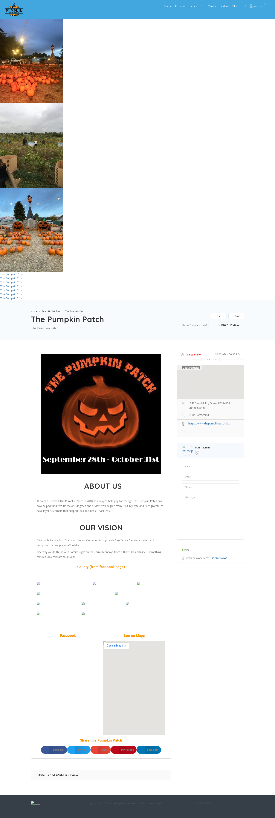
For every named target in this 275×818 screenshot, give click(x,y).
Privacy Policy (202, 803)
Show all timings (211, 359)
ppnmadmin (202, 447)
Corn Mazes (208, 6)
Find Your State (229, 6)
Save (237, 316)
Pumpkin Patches (186, 6)
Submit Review (228, 325)
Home (168, 6)
